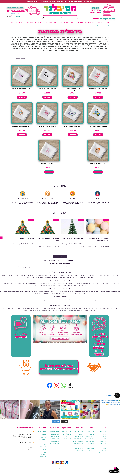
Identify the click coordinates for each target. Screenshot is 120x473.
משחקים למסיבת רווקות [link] (54, 440)
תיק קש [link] (104, 436)
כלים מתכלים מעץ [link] (102, 452)
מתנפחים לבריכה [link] (96, 22)
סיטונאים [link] (17, 16)
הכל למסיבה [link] (65, 22)
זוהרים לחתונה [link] (91, 434)
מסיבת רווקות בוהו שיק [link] (66, 431)
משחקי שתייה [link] (103, 450)
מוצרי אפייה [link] (80, 446)
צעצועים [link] (18, 22)
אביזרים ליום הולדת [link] (79, 431)
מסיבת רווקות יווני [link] (67, 436)
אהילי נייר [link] (104, 448)
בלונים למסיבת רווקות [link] (55, 434)
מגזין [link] (45, 452)
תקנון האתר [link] (43, 437)
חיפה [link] (92, 11)
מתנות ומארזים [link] (103, 441)
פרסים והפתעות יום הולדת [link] (78, 438)
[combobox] (18, 58)
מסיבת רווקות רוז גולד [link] (66, 433)
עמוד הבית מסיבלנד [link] (42, 431)
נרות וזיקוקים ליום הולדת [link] (78, 441)
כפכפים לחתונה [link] (91, 443)
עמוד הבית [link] (106, 25)
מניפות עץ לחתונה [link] (90, 445)
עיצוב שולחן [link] (104, 433)
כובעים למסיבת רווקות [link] (55, 441)
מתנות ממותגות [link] (49, 22)
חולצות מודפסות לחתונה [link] (89, 438)
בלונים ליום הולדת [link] (79, 452)
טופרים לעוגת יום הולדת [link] (78, 443)
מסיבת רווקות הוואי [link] (67, 438)
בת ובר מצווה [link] (57, 22)
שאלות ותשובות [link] (43, 446)
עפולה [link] (98, 11)
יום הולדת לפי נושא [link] (79, 433)
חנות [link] (45, 444)
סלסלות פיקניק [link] (103, 440)
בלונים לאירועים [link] (103, 431)
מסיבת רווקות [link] (83, 22)
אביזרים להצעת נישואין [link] (90, 452)
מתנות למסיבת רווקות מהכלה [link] (88, 25)
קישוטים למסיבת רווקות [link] (54, 433)
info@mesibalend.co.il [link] (26, 442)
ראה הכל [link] (60, 256)
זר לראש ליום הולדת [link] (79, 448)
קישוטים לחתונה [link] (91, 440)
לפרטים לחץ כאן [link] (15, 13)
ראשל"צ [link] (92, 12)
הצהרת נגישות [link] (43, 454)
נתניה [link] (98, 12)
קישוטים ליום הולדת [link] (79, 440)
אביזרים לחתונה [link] (91, 431)
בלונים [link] (77, 22)
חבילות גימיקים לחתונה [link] (90, 441)
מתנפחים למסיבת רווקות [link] (54, 443)
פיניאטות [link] (81, 434)
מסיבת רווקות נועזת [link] (67, 434)
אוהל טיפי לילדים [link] (103, 438)
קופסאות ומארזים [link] (29, 22)
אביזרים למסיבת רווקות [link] (54, 431)
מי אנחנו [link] (44, 441)
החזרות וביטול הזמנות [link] (42, 439)
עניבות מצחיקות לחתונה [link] (89, 436)
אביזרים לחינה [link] (91, 450)
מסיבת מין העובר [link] (103, 446)
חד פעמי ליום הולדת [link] (79, 436)
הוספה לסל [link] (98, 97)
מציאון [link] (12, 22)
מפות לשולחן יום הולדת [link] (78, 445)
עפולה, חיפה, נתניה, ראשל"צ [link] (25, 449)
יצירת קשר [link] (44, 442)
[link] (1, 238)
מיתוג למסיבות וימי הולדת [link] (78, 450)
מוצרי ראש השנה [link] (105, 22)
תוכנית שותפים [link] (43, 433)
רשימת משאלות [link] (43, 451)
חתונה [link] (89, 22)
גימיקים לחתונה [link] (91, 433)
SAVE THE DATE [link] (90, 448)
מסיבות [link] (104, 445)
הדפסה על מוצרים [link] (39, 22)
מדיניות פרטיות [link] (43, 456)
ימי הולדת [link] (72, 22)
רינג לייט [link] (104, 434)
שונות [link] (22, 22)
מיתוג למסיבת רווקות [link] (55, 436)
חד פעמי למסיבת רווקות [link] (54, 438)
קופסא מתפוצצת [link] (103, 443)
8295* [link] (30, 447)
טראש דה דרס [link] (91, 446)
